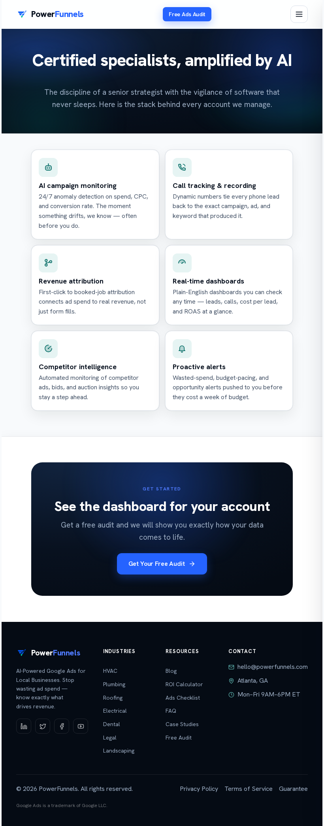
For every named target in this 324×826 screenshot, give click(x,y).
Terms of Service (248, 789)
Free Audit (179, 737)
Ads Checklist (183, 697)
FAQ (171, 710)
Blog (171, 670)
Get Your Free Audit (156, 563)
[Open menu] (299, 14)
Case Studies (182, 724)
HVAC (110, 670)
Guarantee (293, 789)
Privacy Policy (199, 789)
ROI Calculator (184, 684)
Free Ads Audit (187, 14)
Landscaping (118, 750)
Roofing (112, 697)
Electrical (115, 710)
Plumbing (114, 684)
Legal (110, 737)
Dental (111, 724)
